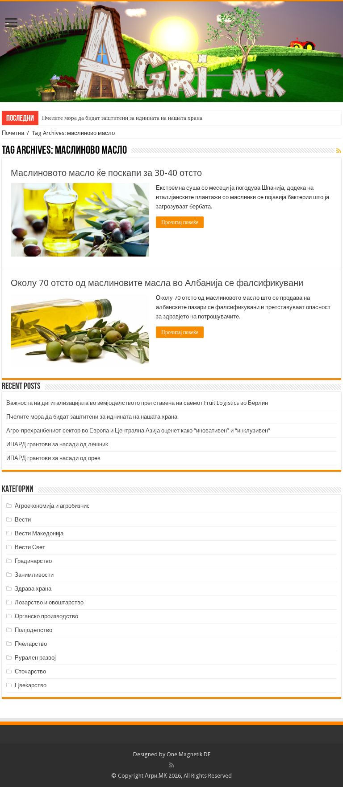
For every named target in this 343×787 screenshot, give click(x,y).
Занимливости (34, 574)
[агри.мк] (171, 51)
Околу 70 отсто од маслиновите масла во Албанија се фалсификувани (157, 282)
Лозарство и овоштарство (49, 602)
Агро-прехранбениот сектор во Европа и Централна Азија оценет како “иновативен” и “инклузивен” (138, 430)
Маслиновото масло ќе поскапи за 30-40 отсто (106, 172)
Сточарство (30, 671)
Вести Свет (30, 547)
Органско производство (46, 616)
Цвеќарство (30, 685)
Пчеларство (31, 643)
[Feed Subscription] (338, 151)
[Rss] (171, 765)
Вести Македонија (39, 533)
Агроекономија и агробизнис (52, 505)
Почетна (13, 133)
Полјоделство (33, 630)
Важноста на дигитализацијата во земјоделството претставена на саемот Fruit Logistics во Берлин (137, 403)
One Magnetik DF (188, 754)
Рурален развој (35, 657)
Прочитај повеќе (179, 222)
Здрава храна (33, 588)
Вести (23, 519)
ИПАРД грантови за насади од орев (53, 458)
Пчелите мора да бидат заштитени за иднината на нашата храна (122, 117)
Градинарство (33, 561)
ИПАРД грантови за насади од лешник (57, 444)
